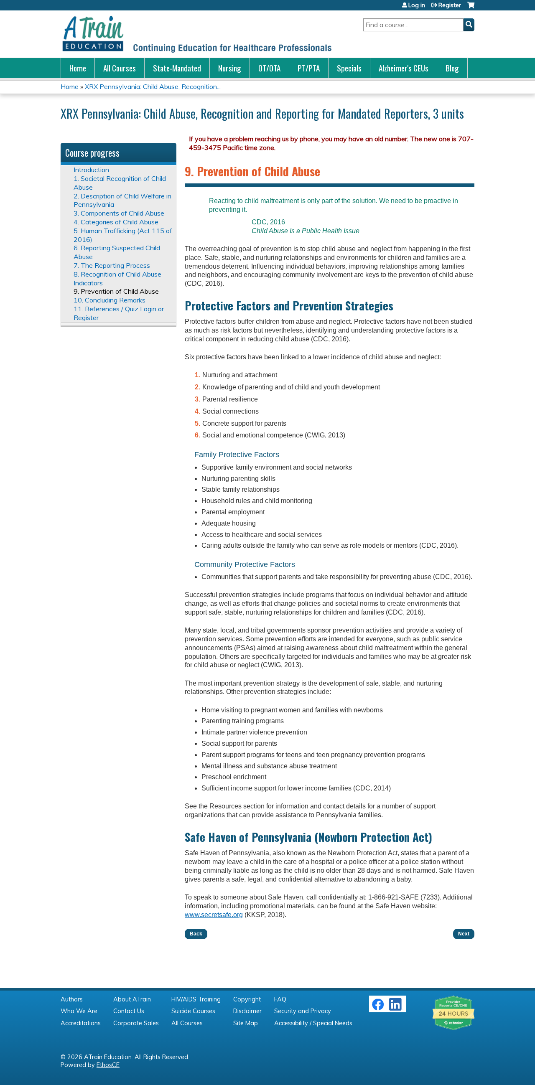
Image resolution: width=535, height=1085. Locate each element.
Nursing (229, 68)
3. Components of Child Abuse (119, 213)
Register (449, 5)
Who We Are (79, 1011)
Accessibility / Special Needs (313, 1023)
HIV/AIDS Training (196, 999)
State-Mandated (177, 68)
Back (196, 934)
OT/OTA (269, 68)
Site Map (245, 1023)
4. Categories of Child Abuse (116, 222)
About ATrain (132, 999)
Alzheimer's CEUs (403, 68)
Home (77, 68)
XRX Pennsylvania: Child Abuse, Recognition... (153, 86)
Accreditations (81, 1023)
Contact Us (128, 1011)
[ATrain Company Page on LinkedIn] (396, 1008)
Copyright (247, 999)
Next (463, 934)
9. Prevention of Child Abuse (116, 291)
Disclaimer (247, 1011)
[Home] (196, 34)
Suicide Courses (193, 1011)
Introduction (91, 169)
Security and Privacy (302, 1011)
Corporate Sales (136, 1023)
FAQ (280, 999)
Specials (349, 68)
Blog (452, 68)
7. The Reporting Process (112, 265)
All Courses (119, 68)
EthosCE (108, 1065)
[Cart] (470, 8)
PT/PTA (309, 68)
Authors (72, 999)
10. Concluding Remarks (109, 300)
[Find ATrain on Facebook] (378, 1008)
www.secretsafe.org (214, 914)
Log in (416, 5)
